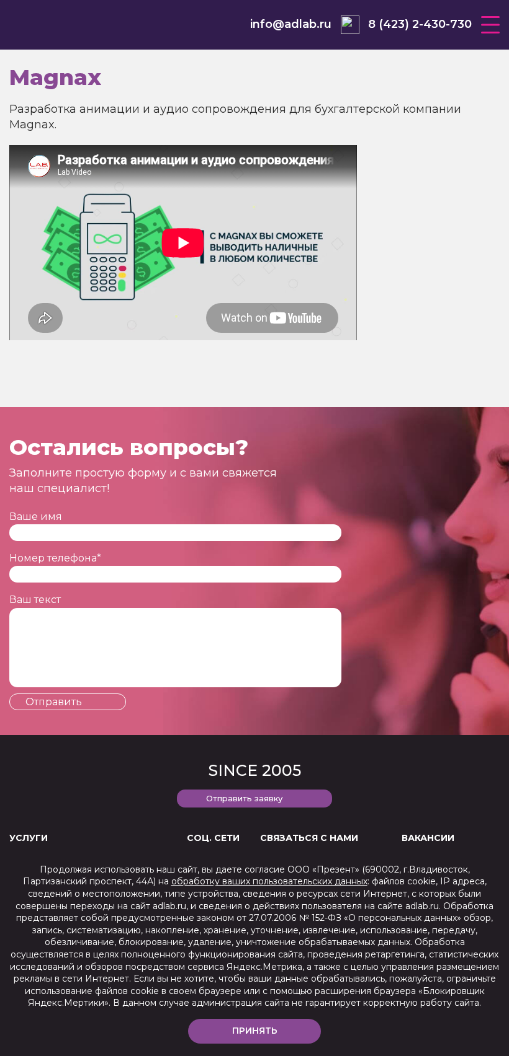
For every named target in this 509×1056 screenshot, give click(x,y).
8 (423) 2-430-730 (420, 24)
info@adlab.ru (290, 24)
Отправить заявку (244, 798)
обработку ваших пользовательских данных (269, 881)
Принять (254, 1030)
